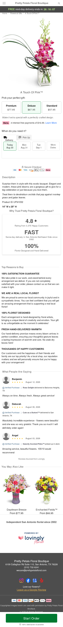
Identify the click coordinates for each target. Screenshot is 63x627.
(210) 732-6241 (31, 567)
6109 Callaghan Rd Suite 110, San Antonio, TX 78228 (32, 564)
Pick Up (26, 137)
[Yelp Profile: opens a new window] (41, 580)
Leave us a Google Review (31, 590)
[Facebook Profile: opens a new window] (28, 580)
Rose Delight (28, 387)
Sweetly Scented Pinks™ (33, 443)
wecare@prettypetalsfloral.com (31, 570)
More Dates (53, 146)
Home (4, 13)
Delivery (9, 139)
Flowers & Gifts (16, 13)
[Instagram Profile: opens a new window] (21, 580)
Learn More (51, 122)
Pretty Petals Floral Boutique (31, 3)
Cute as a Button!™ (31, 412)
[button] (56, 620)
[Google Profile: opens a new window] (35, 580)
